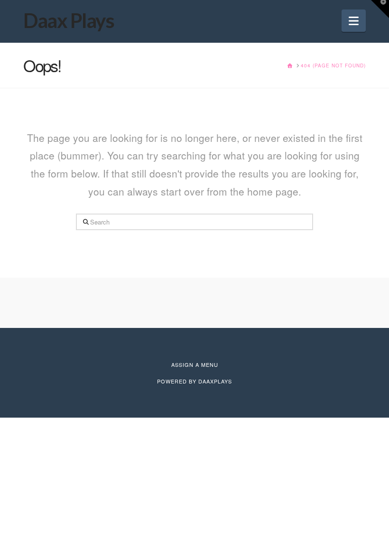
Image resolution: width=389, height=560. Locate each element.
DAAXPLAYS (215, 381)
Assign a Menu (194, 364)
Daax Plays (68, 20)
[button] (354, 20)
